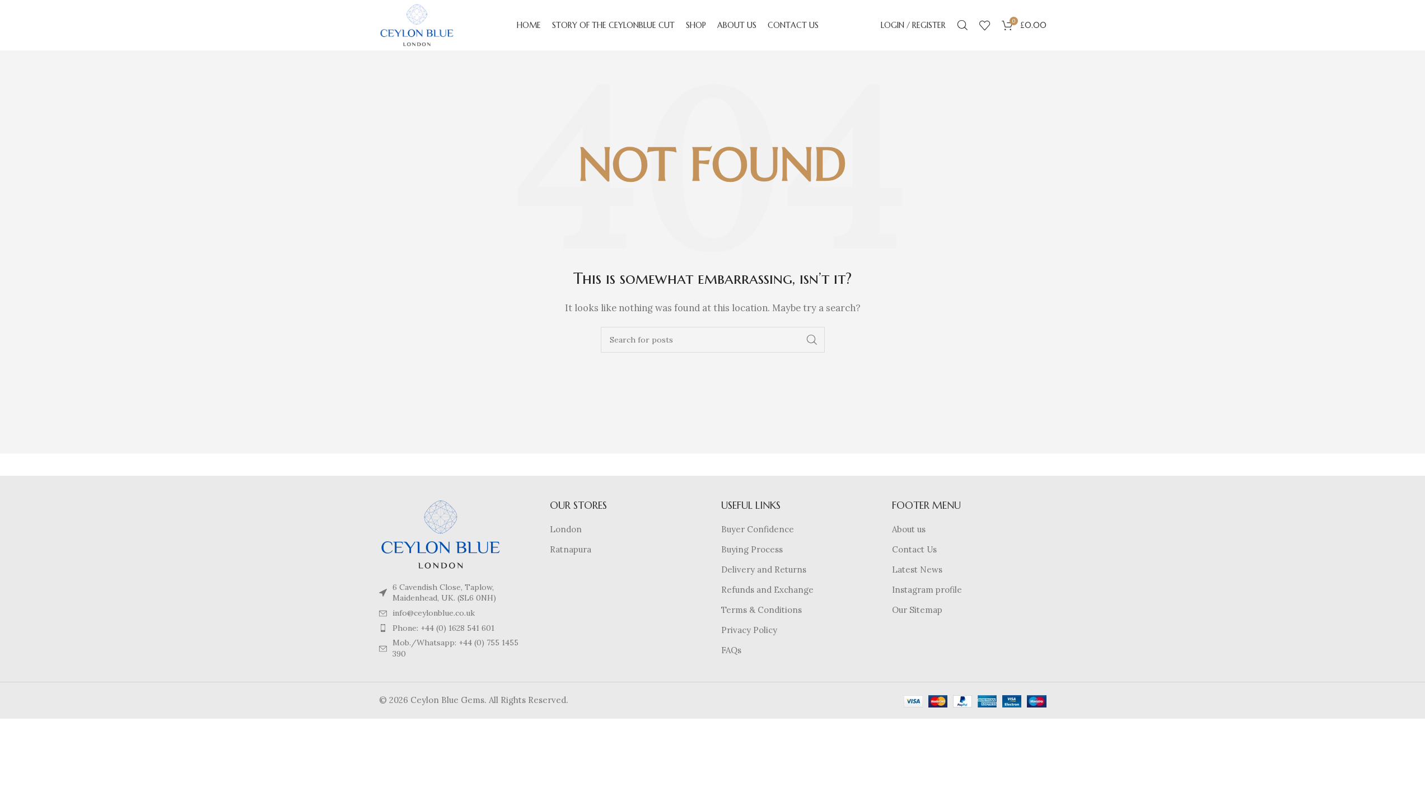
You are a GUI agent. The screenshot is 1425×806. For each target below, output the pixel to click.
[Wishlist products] (985, 25)
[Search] (962, 25)
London (566, 529)
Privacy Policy (749, 630)
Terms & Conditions (761, 609)
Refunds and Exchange (767, 589)
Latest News (917, 569)
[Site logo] (417, 24)
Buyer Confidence (757, 529)
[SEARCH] (812, 340)
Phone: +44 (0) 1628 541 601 (443, 628)
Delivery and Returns (763, 569)
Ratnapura (570, 549)
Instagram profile (927, 589)
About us (909, 529)
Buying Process (752, 549)
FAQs (731, 650)
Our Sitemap (917, 609)
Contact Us (914, 549)
